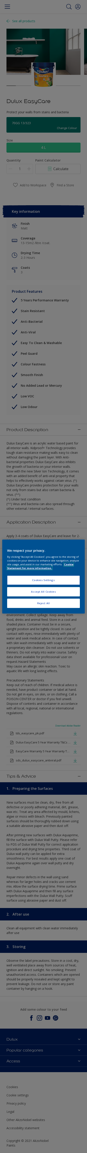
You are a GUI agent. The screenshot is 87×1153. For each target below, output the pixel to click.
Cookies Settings (43, 580)
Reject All (43, 603)
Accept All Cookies (43, 591)
